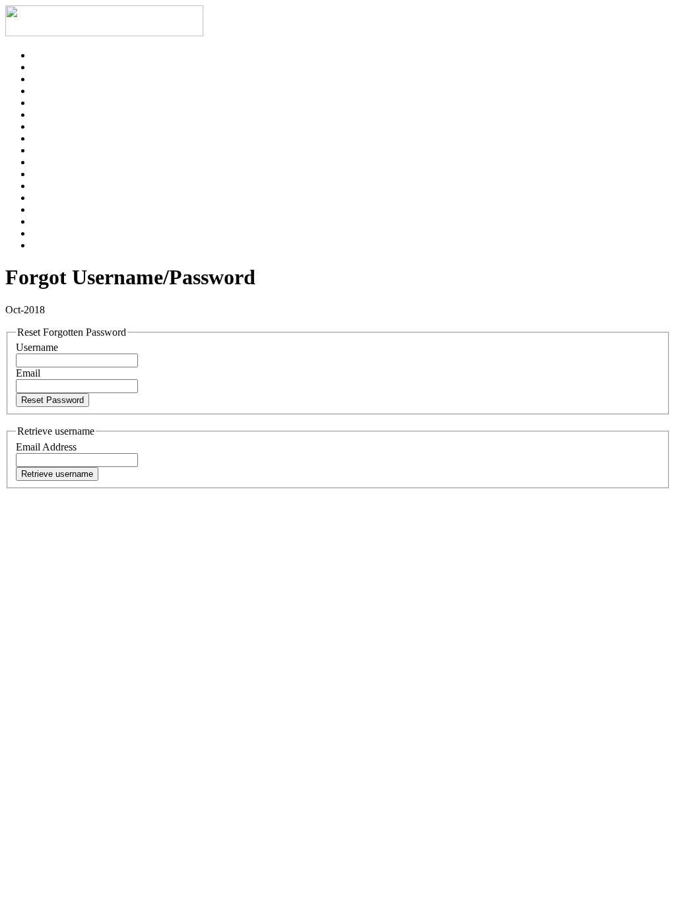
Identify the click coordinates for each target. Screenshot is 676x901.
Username (37, 347)
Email (28, 373)
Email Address (46, 446)
